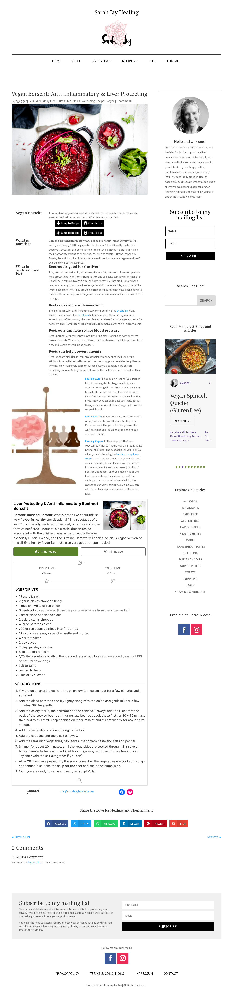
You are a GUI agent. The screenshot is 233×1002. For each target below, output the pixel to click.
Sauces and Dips (190, 559)
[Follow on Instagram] (196, 629)
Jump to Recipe (69, 223)
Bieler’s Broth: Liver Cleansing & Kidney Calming (189, 406)
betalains (122, 310)
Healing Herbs (190, 534)
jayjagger (21, 101)
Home (56, 61)
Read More (182, 428)
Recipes (128, 61)
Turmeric (190, 579)
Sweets (190, 572)
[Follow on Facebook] (184, 629)
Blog (152, 61)
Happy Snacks (190, 527)
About (77, 61)
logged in (34, 862)
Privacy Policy (67, 974)
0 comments (124, 101)
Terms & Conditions (107, 974)
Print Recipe (95, 223)
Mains (76, 101)
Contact (174, 61)
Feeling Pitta (93, 416)
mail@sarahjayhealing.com (77, 791)
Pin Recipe (115, 551)
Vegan (111, 101)
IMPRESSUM (144, 974)
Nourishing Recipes (93, 101)
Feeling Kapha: (94, 441)
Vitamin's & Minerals (190, 592)
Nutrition (190, 553)
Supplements (190, 566)
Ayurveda (100, 61)
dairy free (49, 101)
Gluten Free (64, 101)
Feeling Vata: (93, 378)
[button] (176, 467)
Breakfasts (190, 508)
